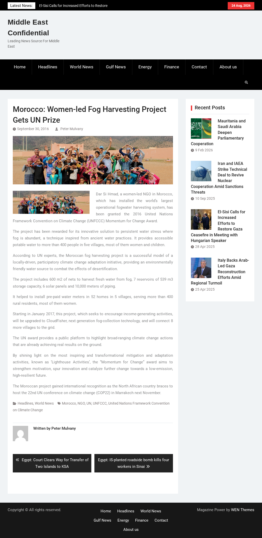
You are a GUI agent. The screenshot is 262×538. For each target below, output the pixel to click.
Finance (171, 66)
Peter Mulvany (71, 129)
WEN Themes (242, 510)
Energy (145, 66)
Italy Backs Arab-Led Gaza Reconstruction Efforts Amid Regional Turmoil (220, 272)
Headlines (47, 66)
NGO (81, 403)
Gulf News (116, 66)
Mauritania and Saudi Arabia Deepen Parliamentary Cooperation (218, 132)
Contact (199, 66)
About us (228, 66)
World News (81, 66)
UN (88, 403)
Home (20, 66)
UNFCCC (100, 403)
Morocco (69, 403)
